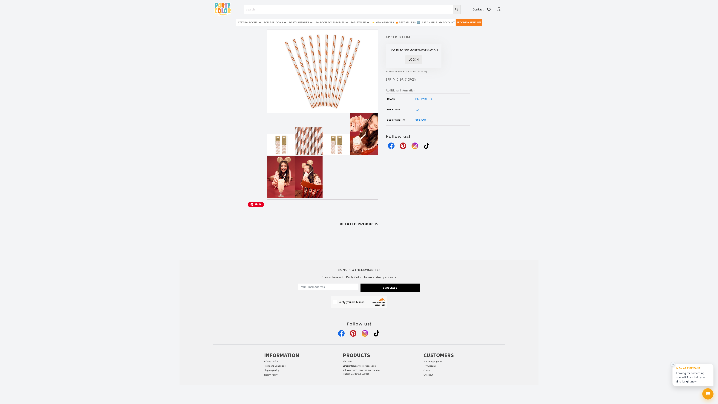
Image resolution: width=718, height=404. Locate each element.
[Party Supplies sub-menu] (312, 22)
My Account (429, 365)
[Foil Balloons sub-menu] (286, 22)
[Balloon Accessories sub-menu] (347, 22)
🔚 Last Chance (427, 22)
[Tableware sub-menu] (368, 22)
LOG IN (414, 59)
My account (447, 22)
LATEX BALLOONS (247, 22)
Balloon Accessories (329, 22)
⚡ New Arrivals (383, 22)
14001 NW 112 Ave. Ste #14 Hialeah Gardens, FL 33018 (361, 372)
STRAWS (420, 120)
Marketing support (433, 361)
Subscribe (390, 287)
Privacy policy (271, 361)
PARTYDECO (423, 99)
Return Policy (270, 374)
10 (417, 109)
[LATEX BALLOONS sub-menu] (260, 22)
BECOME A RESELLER (468, 22)
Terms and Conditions (275, 365)
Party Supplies (299, 22)
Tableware (358, 22)
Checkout (428, 374)
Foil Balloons (273, 22)
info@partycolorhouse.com (359, 365)
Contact (478, 9)
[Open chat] (708, 394)
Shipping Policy (271, 370)
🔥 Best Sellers (405, 22)
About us (347, 361)
